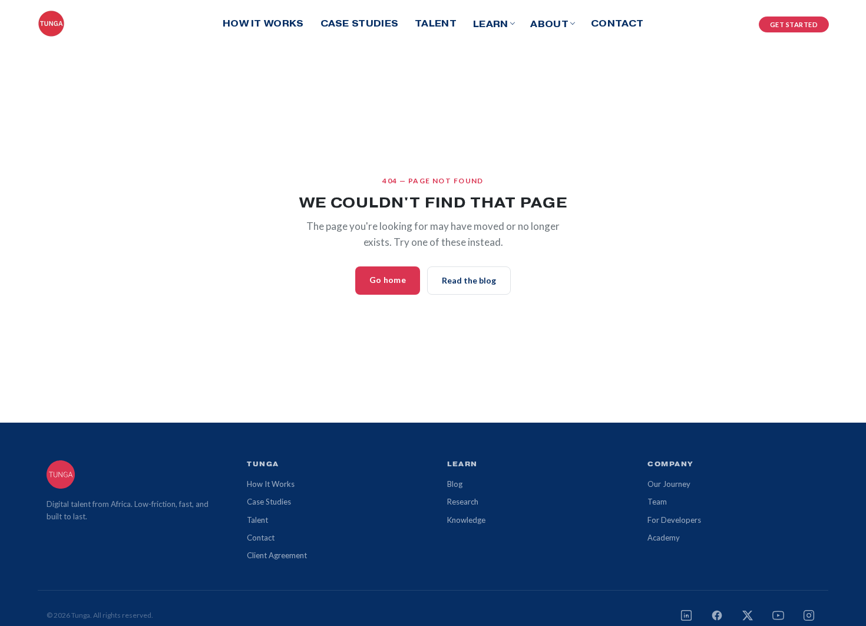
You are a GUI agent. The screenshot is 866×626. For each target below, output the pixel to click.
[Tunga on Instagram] (808, 615)
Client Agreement (277, 555)
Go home (387, 280)
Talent (436, 23)
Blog (454, 484)
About (549, 23)
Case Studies (359, 23)
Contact (617, 23)
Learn (490, 23)
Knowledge (466, 520)
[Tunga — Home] (51, 23)
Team (657, 501)
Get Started (794, 24)
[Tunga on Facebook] (717, 615)
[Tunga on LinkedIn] (686, 615)
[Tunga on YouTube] (778, 615)
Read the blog (469, 280)
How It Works (263, 23)
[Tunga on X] (747, 615)
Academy (663, 537)
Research (462, 501)
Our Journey (668, 484)
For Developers (674, 520)
